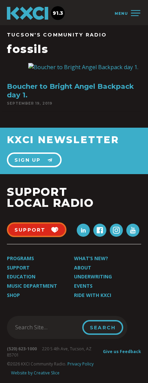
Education (21, 276)
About (82, 267)
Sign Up (27, 160)
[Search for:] (46, 327)
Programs (20, 258)
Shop (13, 295)
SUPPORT (30, 230)
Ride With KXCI (92, 295)
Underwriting (93, 276)
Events (83, 286)
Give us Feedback (122, 351)
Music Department (32, 286)
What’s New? (91, 258)
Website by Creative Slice (35, 373)
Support (18, 267)
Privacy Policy (80, 364)
